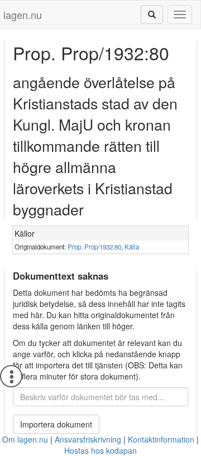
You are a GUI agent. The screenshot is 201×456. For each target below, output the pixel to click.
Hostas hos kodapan (100, 450)
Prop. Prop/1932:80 (94, 246)
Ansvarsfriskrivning (88, 439)
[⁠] (152, 14)
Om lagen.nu (25, 439)
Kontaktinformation (161, 439)
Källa (132, 246)
